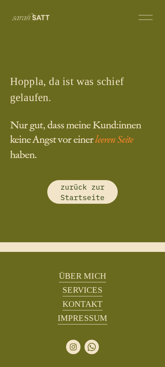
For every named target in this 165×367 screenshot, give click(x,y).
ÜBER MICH (82, 276)
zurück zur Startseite (82, 191)
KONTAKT (82, 304)
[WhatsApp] (92, 347)
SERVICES (82, 290)
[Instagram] (73, 347)
